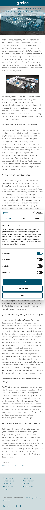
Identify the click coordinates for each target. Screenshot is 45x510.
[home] (1, 11)
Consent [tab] (8, 218)
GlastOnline (27, 486)
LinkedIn (8, 506)
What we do (8, 481)
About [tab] (37, 218)
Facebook (20, 506)
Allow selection (22, 288)
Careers (25, 483)
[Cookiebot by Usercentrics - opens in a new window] (33, 213)
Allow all (22, 282)
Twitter (12, 506)
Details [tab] (22, 218)
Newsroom (10, 11)
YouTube (4, 506)
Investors (26, 478)
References (8, 486)
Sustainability (28, 481)
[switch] (40, 260)
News (5, 489)
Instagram (16, 506)
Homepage (8, 478)
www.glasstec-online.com (13, 465)
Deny (22, 295)
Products (7, 483)
